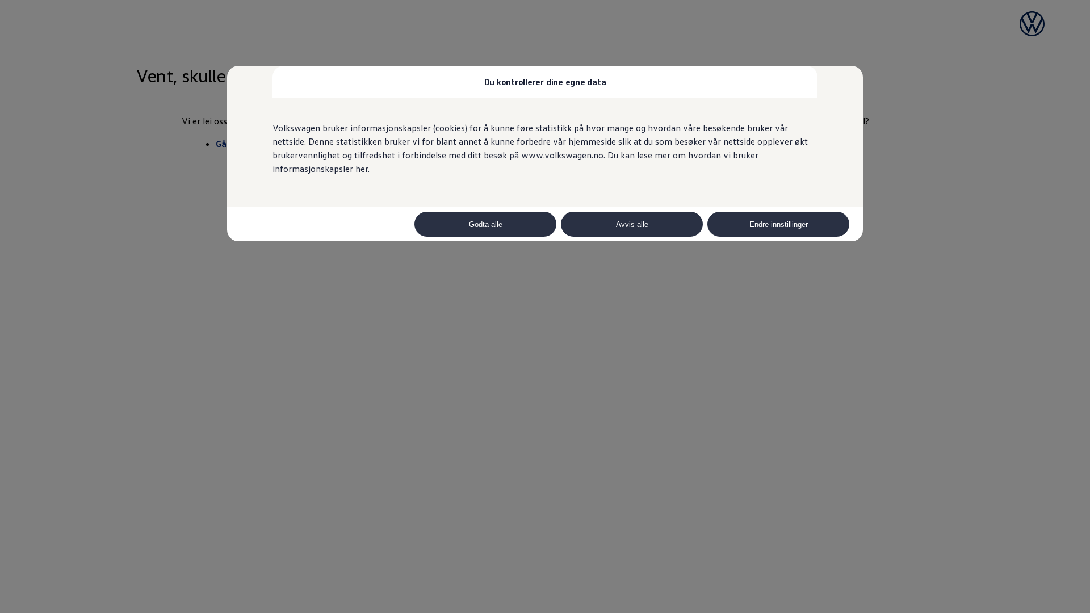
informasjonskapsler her (320, 168)
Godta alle (485, 224)
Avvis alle (632, 224)
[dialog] (545, 306)
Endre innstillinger (778, 224)
